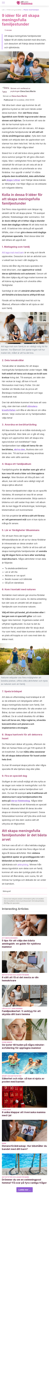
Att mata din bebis (9, 938)
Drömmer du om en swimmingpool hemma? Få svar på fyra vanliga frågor (24, 1181)
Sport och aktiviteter (11, 1076)
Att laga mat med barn (13, 252)
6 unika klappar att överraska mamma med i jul (23, 1114)
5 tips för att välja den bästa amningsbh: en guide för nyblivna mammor (21, 943)
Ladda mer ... (24, 1190)
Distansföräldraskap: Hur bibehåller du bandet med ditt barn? (24, 1147)
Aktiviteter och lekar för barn (15, 975)
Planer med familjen (31, 10)
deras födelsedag (20, 800)
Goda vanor (7, 1042)
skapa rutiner (13, 180)
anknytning (22, 864)
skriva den (19, 449)
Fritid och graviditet (14, 10)
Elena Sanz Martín (28, 91)
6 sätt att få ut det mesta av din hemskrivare (20, 979)
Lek (3, 10)
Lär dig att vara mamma (12, 1008)
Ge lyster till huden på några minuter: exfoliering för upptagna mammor (23, 1046)
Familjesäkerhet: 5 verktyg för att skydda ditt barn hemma (21, 1013)
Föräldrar (6, 1110)
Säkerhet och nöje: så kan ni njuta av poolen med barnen (23, 1080)
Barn (4, 1143)
